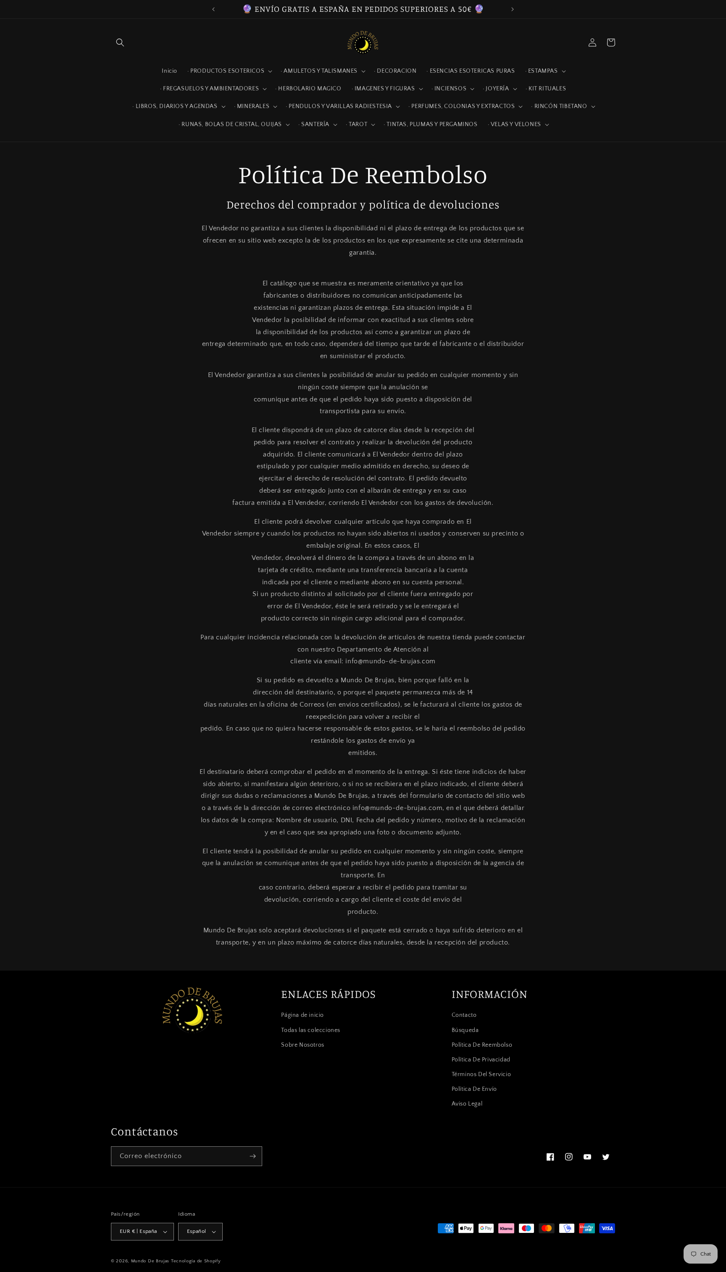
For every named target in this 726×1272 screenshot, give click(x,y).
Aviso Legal (467, 1104)
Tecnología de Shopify (196, 1261)
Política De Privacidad (481, 1059)
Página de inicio (302, 1015)
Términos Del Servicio (481, 1074)
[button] (120, 42)
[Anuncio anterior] (213, 9)
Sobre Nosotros (302, 1045)
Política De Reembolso (482, 1045)
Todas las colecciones (310, 1030)
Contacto (464, 1015)
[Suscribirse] (252, 1156)
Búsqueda (465, 1030)
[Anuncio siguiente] (512, 9)
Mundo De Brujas (150, 1261)
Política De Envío (474, 1089)
